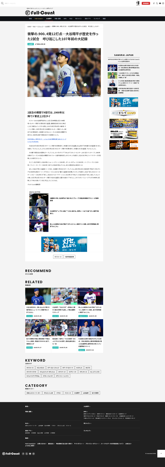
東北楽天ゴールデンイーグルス (103, 418)
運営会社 (50, 444)
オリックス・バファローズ (118, 418)
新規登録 (146, 3)
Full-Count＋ (39, 18)
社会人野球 (40, 433)
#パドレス (79, 368)
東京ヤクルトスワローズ (89, 416)
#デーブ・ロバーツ (68, 368)
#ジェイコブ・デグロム (33, 376)
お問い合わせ (41, 444)
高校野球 (27, 433)
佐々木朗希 (95, 393)
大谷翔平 (49, 18)
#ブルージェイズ (48, 376)
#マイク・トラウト (31, 372)
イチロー (58, 393)
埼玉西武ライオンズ (130, 418)
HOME (29, 26)
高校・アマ (88, 18)
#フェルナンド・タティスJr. (47, 372)
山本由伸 (85, 393)
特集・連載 (58, 18)
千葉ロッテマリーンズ (89, 418)
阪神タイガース (100, 414)
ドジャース (40, 26)
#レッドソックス (94, 372)
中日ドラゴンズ (100, 416)
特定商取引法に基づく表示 (64, 444)
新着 (30, 18)
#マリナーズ (62, 372)
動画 (104, 18)
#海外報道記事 (69, 257)
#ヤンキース (83, 372)
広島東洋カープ (122, 414)
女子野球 (46, 433)
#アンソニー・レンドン (62, 376)
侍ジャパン (78, 18)
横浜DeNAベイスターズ (111, 414)
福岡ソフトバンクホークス (111, 416)
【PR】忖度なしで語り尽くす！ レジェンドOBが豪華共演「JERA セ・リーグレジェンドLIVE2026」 (47, 140)
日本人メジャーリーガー (34, 393)
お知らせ (128, 444)
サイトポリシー (78, 444)
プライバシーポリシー (92, 444)
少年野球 (52, 433)
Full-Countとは (30, 444)
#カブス (88, 368)
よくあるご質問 (29, 446)
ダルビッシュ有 (48, 393)
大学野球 (33, 433)
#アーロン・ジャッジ (53, 368)
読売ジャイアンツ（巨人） (90, 414)
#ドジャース (58, 257)
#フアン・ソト (72, 372)
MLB (71, 18)
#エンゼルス (40, 368)
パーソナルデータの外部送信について (112, 444)
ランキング (97, 18)
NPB (65, 18)
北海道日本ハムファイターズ (126, 416)
